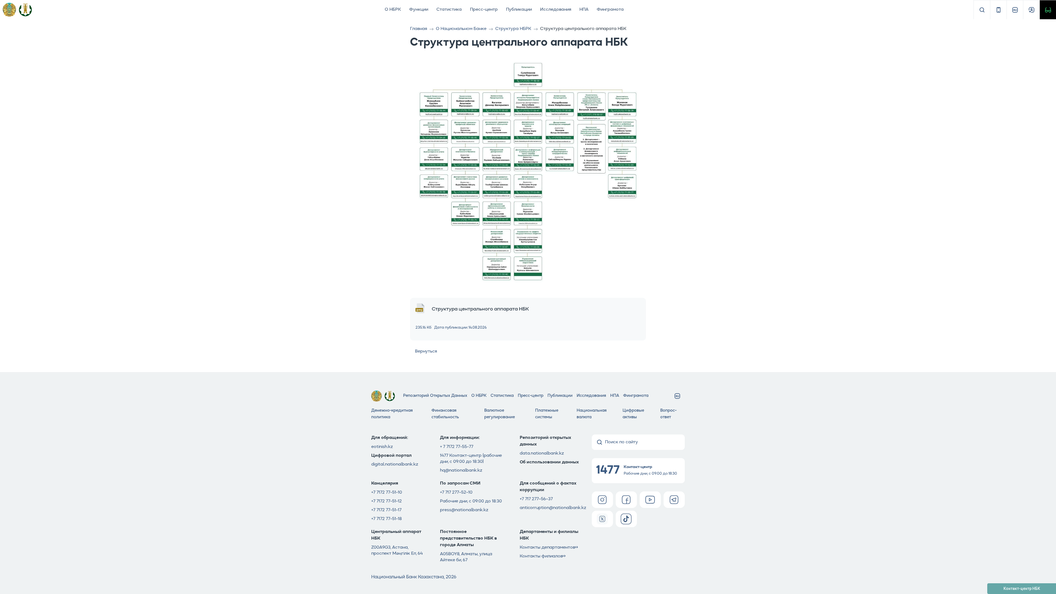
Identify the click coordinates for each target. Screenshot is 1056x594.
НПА (583, 9)
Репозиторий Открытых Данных (435, 396)
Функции (418, 9)
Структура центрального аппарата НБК (480, 309)
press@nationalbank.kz (464, 510)
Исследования (555, 9)
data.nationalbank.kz (542, 453)
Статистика (449, 9)
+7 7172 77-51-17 (386, 510)
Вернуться (426, 351)
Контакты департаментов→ (549, 547)
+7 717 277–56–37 (536, 499)
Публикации (519, 9)
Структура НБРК (513, 29)
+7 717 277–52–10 (456, 492)
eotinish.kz (382, 447)
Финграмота (610, 9)
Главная (418, 29)
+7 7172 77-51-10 (386, 492)
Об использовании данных (550, 462)
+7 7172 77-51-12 (386, 501)
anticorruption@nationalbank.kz (553, 508)
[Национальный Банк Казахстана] (25, 9)
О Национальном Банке (461, 29)
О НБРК (393, 9)
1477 (444, 455)
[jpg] (420, 309)
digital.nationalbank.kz (394, 464)
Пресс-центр (484, 9)
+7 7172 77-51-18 (386, 519)
